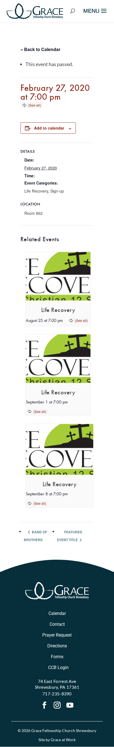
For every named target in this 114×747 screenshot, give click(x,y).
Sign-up (57, 191)
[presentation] (58, 276)
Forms (57, 656)
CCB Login (58, 667)
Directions (57, 645)
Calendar (57, 613)
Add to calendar (49, 128)
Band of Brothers (35, 535)
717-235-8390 (57, 693)
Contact (57, 624)
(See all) (34, 105)
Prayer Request (57, 635)
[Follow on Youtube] (69, 705)
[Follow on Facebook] (44, 705)
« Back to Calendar (40, 49)
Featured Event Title (69, 535)
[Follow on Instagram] (57, 705)
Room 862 (33, 213)
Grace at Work (63, 739)
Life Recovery (36, 191)
